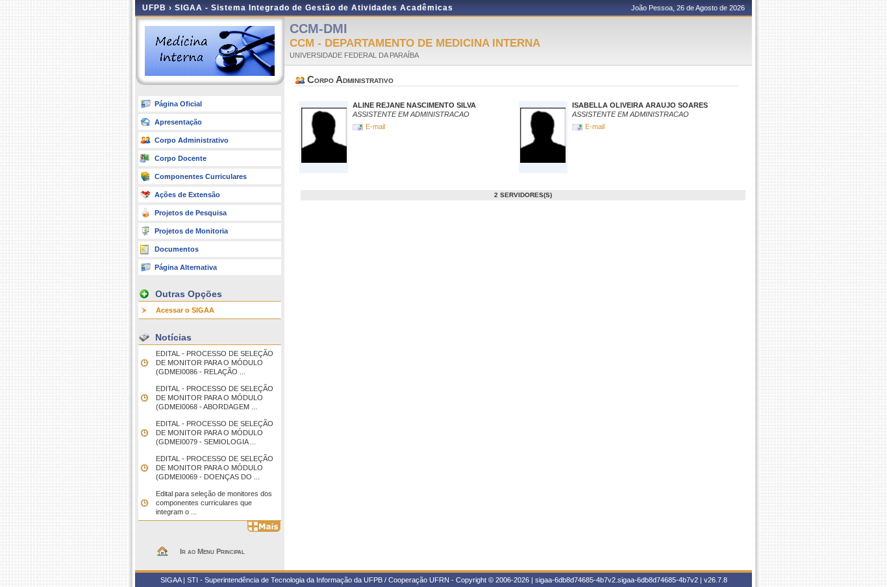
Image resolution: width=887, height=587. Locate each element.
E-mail (376, 126)
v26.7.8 (715, 580)
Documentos (177, 249)
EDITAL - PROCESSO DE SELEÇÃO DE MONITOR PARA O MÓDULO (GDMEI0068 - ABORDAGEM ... (214, 398)
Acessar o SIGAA (185, 310)
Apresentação (178, 122)
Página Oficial (178, 104)
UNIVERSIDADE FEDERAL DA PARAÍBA (354, 55)
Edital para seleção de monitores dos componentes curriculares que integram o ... (214, 503)
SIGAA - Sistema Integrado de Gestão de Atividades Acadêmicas (314, 7)
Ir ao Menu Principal (212, 551)
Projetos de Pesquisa (191, 213)
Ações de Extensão (187, 194)
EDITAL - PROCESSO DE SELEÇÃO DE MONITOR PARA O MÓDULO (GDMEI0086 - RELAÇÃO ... (214, 363)
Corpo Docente (180, 158)
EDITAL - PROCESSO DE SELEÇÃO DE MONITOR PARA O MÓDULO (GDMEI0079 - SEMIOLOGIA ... (214, 433)
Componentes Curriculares (201, 176)
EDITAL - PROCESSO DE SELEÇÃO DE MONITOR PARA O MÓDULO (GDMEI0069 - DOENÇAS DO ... (214, 468)
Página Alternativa (186, 267)
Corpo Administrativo (192, 140)
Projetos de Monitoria (191, 231)
